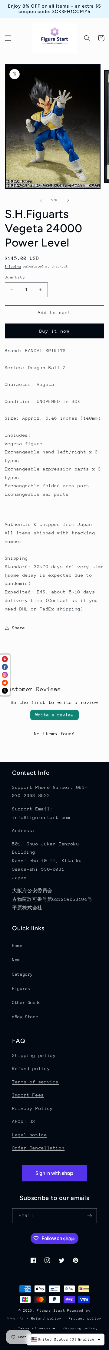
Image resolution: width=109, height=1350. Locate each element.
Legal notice (29, 1134)
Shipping (13, 266)
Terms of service (35, 1081)
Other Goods (26, 1002)
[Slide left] (41, 200)
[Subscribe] (90, 1215)
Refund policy (31, 1068)
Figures (21, 988)
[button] (8, 38)
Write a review (54, 714)
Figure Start (51, 1311)
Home (17, 945)
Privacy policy (85, 1318)
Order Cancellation (38, 1147)
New (16, 959)
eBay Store (25, 1016)
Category (22, 974)
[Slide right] (68, 200)
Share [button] (18, 627)
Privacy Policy (32, 1108)
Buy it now (54, 331)
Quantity (15, 277)
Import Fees (28, 1094)
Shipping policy (34, 1055)
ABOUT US (23, 1121)
